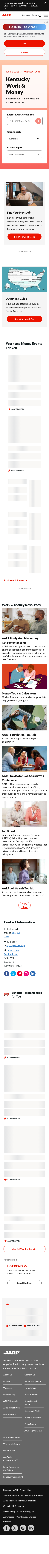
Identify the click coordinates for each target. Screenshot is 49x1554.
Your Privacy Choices (26, 1516)
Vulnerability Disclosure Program (18, 1511)
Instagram (26, 973)
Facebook (6, 973)
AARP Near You (10, 1414)
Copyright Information (13, 1506)
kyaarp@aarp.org (16, 945)
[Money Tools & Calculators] (24, 676)
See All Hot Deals (24, 1283)
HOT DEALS (15, 1266)
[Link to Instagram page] (23, 1528)
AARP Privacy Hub (22, 1490)
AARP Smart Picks (12, 1407)
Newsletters (30, 1388)
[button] (46, 15)
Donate (6, 1381)
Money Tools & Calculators (19, 693)
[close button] (46, 22)
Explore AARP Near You (20, 114)
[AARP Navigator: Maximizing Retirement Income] (24, 621)
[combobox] (25, 121)
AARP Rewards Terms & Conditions (19, 1500)
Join (24, 43)
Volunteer (7, 1388)
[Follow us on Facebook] (6, 1528)
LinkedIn (33, 973)
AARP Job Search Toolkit (18, 888)
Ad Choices (8, 1516)
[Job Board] (24, 814)
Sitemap (7, 1490)
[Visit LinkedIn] (31, 1528)
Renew (24, 52)
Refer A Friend (31, 1394)
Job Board (8, 831)
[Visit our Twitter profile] (14, 1528)
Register (26, 15)
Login (34, 15)
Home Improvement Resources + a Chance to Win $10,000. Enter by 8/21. (21, 4)
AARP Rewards (10, 1401)
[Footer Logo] (24, 1353)
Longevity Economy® (13, 1476)
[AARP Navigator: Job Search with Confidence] (24, 759)
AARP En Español (32, 1381)
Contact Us (29, 1374)
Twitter (13, 973)
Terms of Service (11, 1495)
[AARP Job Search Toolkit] (24, 871)
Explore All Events (14, 580)
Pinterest (19, 973)
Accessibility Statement (32, 1495)
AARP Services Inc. (33, 1430)
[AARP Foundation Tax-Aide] (24, 717)
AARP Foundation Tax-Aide (19, 734)
